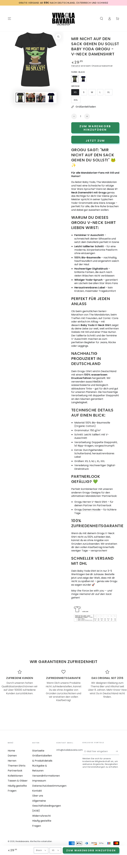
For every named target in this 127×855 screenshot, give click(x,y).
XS (76, 93)
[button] (101, 18)
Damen (12, 755)
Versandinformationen (46, 775)
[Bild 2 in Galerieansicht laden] (30, 97)
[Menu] (9, 18)
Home (11, 750)
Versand (75, 66)
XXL (77, 100)
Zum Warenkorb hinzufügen (91, 850)
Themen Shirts (16, 765)
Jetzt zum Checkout (95, 141)
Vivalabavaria (22, 841)
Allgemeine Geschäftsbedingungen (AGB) (46, 806)
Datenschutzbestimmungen (49, 786)
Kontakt (37, 790)
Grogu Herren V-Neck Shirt (90, 502)
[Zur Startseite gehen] (63, 18)
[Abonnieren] (117, 751)
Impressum (39, 780)
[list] (63, 686)
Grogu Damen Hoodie (87, 509)
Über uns (37, 795)
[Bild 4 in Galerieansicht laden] (51, 97)
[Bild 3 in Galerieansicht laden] (40, 97)
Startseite (38, 750)
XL (109, 93)
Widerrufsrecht (41, 816)
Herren (12, 760)
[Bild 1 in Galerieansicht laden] (20, 97)
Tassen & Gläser (18, 780)
